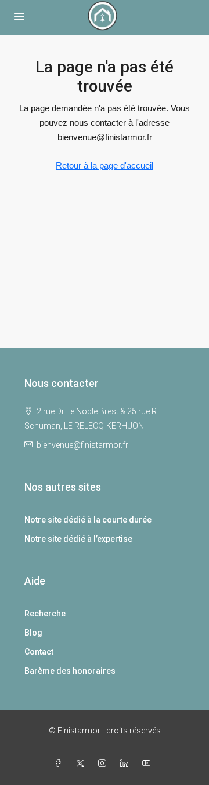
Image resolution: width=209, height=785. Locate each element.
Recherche (45, 613)
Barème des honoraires (70, 671)
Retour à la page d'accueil (104, 165)
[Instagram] (104, 763)
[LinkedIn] (126, 763)
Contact (38, 651)
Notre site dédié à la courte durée (88, 519)
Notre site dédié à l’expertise (78, 538)
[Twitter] (82, 763)
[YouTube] (148, 763)
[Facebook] (60, 763)
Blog (33, 632)
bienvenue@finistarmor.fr (82, 445)
